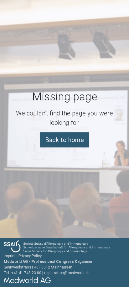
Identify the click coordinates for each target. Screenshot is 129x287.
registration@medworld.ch (67, 273)
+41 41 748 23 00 (26, 273)
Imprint (10, 256)
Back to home (64, 140)
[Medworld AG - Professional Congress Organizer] (64, 280)
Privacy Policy (30, 256)
